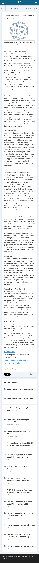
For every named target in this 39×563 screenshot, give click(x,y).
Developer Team (22, 556)
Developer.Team (13, 8)
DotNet (22, 8)
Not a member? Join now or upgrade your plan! (17, 361)
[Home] (3, 8)
